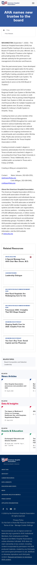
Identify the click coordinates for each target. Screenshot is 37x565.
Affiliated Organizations (10, 503)
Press (8, 30)
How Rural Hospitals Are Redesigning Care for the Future (15, 295)
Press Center (6, 499)
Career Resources (8, 478)
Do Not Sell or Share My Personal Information (18, 522)
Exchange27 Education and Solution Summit (14, 440)
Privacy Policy (18, 520)
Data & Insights (7, 482)
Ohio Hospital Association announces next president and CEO (15, 386)
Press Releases (9, 33)
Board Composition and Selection (15, 362)
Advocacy (5, 474)
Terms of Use (8, 525)
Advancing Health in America (11, 494)
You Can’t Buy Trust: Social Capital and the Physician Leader (16, 342)
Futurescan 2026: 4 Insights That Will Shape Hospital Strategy (16, 312)
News (3, 490)
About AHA (5, 469)
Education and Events (9, 486)
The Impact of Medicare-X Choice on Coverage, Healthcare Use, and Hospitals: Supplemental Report (15, 414)
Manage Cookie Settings (24, 525)
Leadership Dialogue (13, 275)
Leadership (8, 364)
